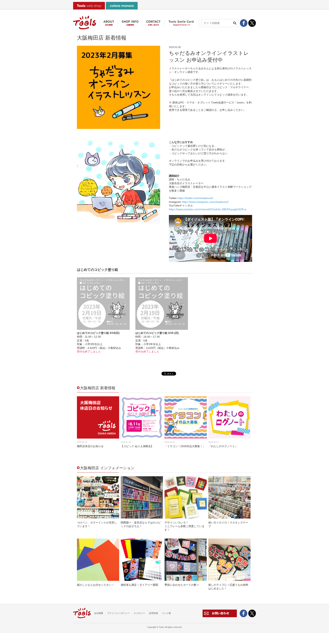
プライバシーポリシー (118, 613)
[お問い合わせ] (153, 24)
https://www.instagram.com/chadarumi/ (205, 201)
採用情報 (153, 613)
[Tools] (84, 22)
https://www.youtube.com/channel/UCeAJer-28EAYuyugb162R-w (207, 209)
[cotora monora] (122, 6)
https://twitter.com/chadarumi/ (195, 198)
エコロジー (139, 613)
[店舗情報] (130, 24)
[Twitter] (252, 24)
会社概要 (98, 613)
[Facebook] (244, 23)
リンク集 (166, 613)
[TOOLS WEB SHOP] (89, 6)
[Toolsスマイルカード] (181, 24)
